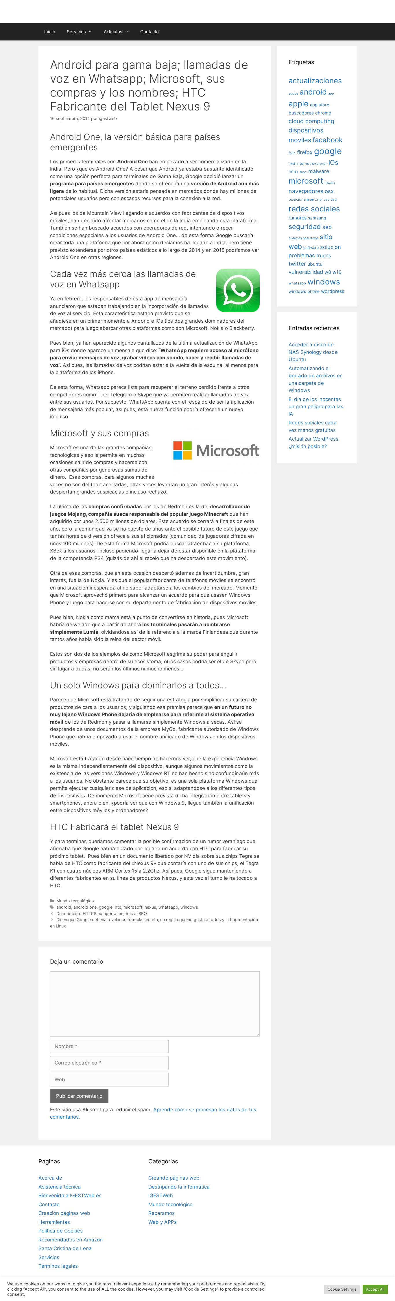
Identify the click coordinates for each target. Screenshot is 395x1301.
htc (118, 907)
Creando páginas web (174, 1178)
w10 (337, 272)
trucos (323, 255)
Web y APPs (162, 1222)
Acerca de (50, 1178)
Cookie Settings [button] (342, 1289)
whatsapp (168, 907)
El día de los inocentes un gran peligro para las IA (316, 406)
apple (299, 103)
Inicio (49, 31)
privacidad (328, 199)
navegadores (306, 191)
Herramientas (54, 1222)
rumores (298, 218)
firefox (305, 152)
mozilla (330, 182)
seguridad (305, 226)
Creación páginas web (64, 1213)
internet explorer (311, 163)
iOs (333, 162)
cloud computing (311, 121)
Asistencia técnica (59, 1187)
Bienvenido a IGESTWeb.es (69, 1195)
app (331, 93)
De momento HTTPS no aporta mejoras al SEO (101, 913)
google (105, 907)
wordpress (332, 291)
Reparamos (161, 1213)
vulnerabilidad (306, 272)
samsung (317, 218)
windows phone (304, 291)
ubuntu (314, 264)
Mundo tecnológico (75, 900)
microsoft (132, 907)
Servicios (76, 31)
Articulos (113, 31)
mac (303, 172)
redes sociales (314, 208)
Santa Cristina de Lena (65, 1248)
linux (293, 171)
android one (85, 907)
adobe (293, 93)
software (311, 247)
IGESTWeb (160, 1195)
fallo (292, 153)
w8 (327, 272)
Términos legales (58, 1266)
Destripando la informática (179, 1187)
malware (318, 171)
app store (319, 105)
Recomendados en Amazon (70, 1240)
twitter (297, 263)
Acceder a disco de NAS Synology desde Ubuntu (313, 352)
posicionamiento (303, 199)
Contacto (149, 31)
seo (327, 227)
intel (292, 164)
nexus (150, 907)
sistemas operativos (303, 238)
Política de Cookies (60, 1231)
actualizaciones (315, 80)
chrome (323, 113)
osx (329, 191)
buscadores (301, 113)
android (63, 907)
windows (189, 907)
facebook (328, 140)
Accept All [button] (375, 1289)
